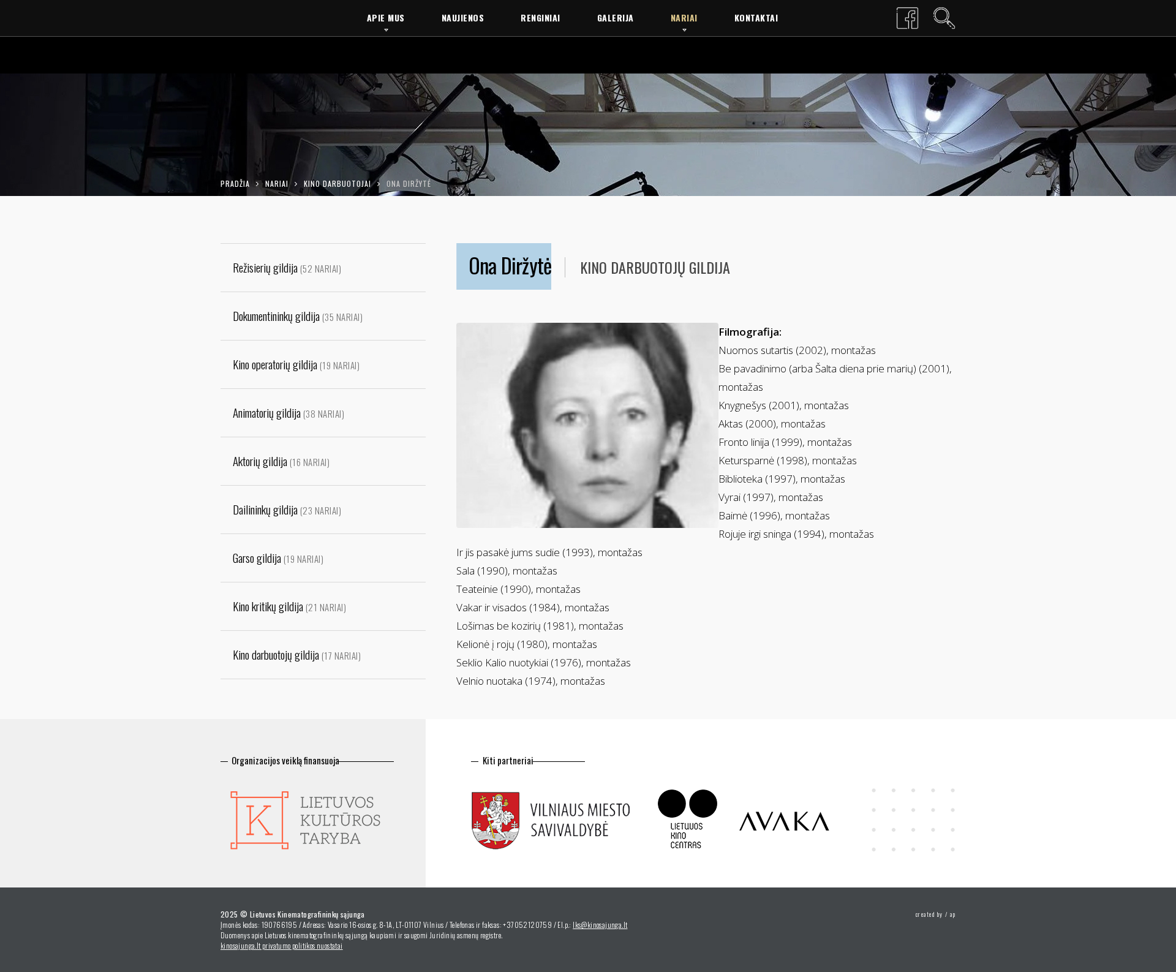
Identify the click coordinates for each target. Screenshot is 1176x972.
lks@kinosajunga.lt (600, 924)
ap (953, 914)
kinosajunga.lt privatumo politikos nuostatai (282, 945)
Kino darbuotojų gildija (655, 267)
